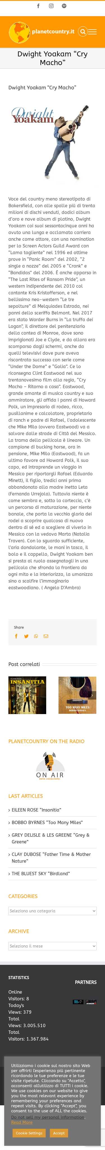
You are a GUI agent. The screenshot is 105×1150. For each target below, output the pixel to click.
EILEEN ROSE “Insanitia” (36, 810)
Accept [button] (59, 1133)
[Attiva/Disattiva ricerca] (83, 31)
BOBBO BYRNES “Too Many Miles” (47, 822)
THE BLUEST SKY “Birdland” (41, 873)
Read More (21, 1122)
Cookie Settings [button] (29, 1133)
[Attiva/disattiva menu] (92, 31)
